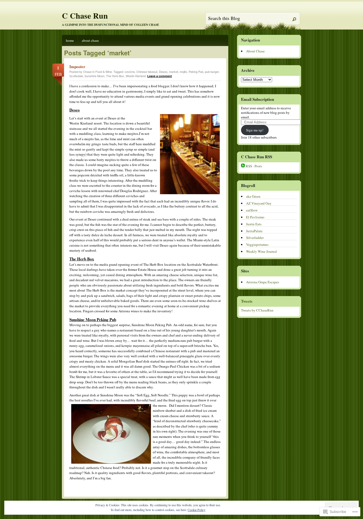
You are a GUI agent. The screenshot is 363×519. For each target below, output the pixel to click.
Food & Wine (103, 71)
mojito (183, 71)
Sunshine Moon (94, 76)
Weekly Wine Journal (261, 251)
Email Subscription (257, 99)
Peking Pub (196, 71)
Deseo (163, 71)
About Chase (90, 40)
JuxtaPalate (254, 231)
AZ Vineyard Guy (259, 203)
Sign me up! (254, 130)
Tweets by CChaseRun (257, 310)
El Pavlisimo (255, 217)
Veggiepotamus (257, 244)
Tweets (246, 301)
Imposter (77, 66)
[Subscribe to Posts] (243, 166)
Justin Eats (253, 224)
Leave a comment (159, 76)
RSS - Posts (254, 166)
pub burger (212, 71)
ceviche (130, 71)
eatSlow (252, 210)
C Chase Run (85, 15)
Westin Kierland (136, 76)
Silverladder (255, 237)
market (173, 71)
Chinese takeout (146, 71)
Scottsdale (76, 76)
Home (70, 40)
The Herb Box (115, 76)
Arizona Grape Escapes (262, 282)
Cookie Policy (196, 510)
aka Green (253, 196)
